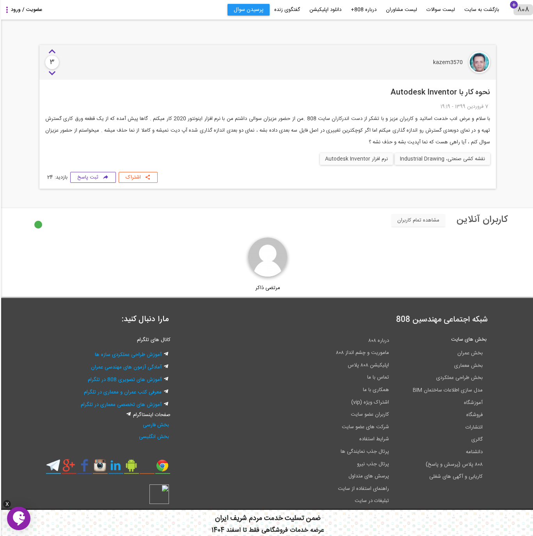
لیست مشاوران (400, 9)
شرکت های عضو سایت (364, 427)
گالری (475, 439)
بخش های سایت (467, 339)
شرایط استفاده (373, 439)
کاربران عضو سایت (369, 414)
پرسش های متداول (367, 476)
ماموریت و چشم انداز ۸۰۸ (361, 352)
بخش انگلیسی (153, 436)
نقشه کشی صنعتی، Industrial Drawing (441, 159)
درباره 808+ (362, 9)
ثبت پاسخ (86, 177)
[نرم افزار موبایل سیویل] (130, 468)
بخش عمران (468, 353)
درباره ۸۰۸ (377, 340)
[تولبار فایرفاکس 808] (146, 468)
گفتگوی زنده (286, 9)
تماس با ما (377, 377)
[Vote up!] (51, 52)
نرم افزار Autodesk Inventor (355, 159)
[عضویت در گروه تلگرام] (52, 468)
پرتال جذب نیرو (372, 464)
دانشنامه (473, 452)
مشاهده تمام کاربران (417, 220)
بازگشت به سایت (480, 9)
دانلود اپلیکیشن (324, 9)
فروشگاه (473, 415)
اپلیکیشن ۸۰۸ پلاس (367, 365)
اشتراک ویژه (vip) (369, 402)
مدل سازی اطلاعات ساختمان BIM (446, 390)
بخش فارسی (155, 425)
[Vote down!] (51, 73)
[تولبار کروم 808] (161, 468)
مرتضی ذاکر (266, 288)
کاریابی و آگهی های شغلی (454, 476)
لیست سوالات (439, 9)
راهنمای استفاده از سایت (362, 488)
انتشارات (472, 427)
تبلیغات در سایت (371, 501)
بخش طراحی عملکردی (458, 377)
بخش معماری (467, 365)
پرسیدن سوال (247, 9)
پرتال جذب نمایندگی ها (363, 451)
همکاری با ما (375, 390)
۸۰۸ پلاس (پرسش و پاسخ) (453, 464)
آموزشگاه (472, 402)
